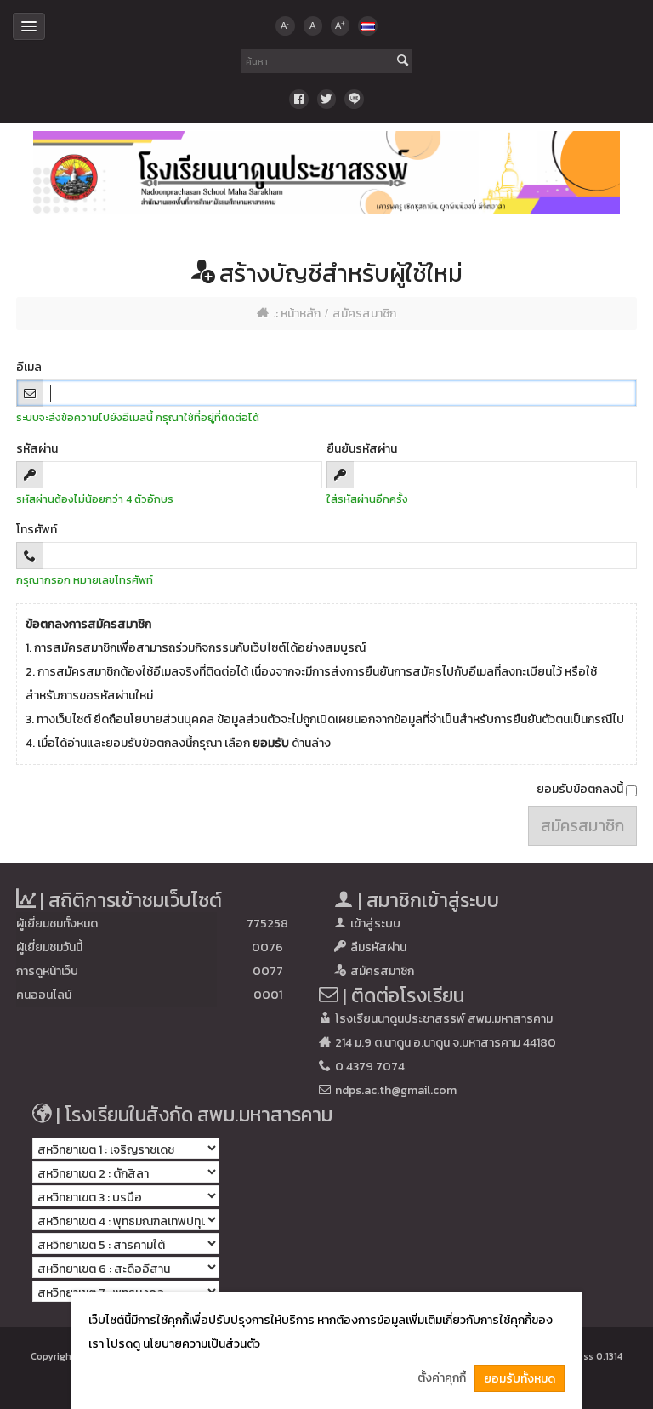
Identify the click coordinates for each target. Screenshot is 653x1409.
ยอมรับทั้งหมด (519, 1379)
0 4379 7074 (370, 1066)
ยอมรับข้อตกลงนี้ (581, 789)
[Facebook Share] (298, 98)
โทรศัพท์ (36, 530)
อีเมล (29, 367)
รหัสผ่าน (37, 449)
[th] (367, 25)
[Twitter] (326, 98)
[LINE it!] (353, 98)
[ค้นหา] (402, 62)
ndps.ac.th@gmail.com (396, 1090)
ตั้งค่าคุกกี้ (441, 1378)
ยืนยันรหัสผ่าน (361, 449)
